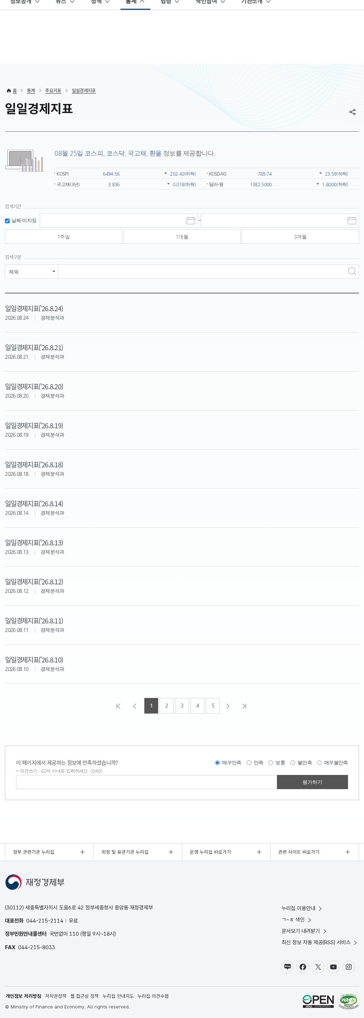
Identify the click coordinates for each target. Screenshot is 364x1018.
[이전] (135, 705)
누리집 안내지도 (118, 996)
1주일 (63, 237)
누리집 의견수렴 (153, 996)
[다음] (228, 705)
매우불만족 (336, 762)
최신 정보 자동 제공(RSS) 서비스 (316, 942)
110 (74, 933)
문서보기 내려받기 (301, 931)
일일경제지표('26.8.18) (34, 464)
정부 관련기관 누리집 (33, 852)
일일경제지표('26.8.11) (34, 620)
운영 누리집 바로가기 (210, 852)
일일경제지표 (84, 90)
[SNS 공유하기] (352, 111)
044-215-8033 (36, 947)
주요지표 (53, 90)
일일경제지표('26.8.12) (34, 581)
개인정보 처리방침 (23, 996)
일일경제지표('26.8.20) (34, 386)
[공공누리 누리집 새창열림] (318, 1002)
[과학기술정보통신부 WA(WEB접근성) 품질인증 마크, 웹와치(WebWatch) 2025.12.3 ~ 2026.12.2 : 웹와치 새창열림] (348, 1002)
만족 (258, 762)
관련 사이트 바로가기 (299, 852)
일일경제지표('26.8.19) (34, 425)
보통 (280, 762)
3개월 (300, 237)
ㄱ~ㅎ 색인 (293, 919)
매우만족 (231, 762)
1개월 (182, 237)
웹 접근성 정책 (84, 996)
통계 (31, 90)
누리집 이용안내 (298, 908)
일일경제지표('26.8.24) (34, 308)
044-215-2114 (44, 920)
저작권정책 (55, 996)
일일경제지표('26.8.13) (34, 542)
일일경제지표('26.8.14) (34, 503)
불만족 (305, 762)
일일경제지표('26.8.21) (34, 347)
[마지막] (244, 705)
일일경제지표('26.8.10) (34, 659)
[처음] (119, 705)
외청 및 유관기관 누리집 (125, 852)
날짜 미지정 (23, 220)
